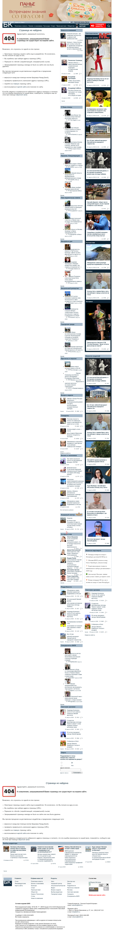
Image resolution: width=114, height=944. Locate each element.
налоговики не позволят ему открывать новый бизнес (74, 627)
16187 (77, 448)
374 (78, 476)
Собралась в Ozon (73, 741)
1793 (78, 507)
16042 (77, 438)
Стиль (33, 896)
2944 (102, 612)
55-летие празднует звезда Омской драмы (74, 733)
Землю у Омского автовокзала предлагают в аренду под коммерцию (73, 493)
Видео (53, 888)
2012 (104, 208)
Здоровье (89, 271)
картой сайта (22, 87)
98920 (108, 862)
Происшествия (61, 26)
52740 (27, 860)
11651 (77, 581)
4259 (104, 349)
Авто (52, 881)
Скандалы (65, 415)
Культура (47, 26)
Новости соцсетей (93, 356)
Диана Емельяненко (73, 550)
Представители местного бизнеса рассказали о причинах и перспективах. (19, 855)
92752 (54, 863)
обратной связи (21, 95)
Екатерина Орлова (73, 570)
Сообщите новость (100, 25)
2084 (78, 641)
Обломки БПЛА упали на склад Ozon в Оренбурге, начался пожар (96, 561)
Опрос (69, 883)
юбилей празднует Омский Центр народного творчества (74, 638)
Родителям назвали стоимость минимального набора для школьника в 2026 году (98, 568)
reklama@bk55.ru (77, 917)
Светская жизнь (92, 33)
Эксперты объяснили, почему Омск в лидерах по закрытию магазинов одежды (18, 849)
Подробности (66, 587)
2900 (78, 411)
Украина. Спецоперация (70, 156)
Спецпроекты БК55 (68, 645)
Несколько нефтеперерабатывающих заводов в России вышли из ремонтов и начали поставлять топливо (75, 483)
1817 (78, 608)
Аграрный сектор (68, 515)
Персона (89, 151)
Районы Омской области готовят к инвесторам (73, 847)
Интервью (89, 301)
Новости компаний (68, 30)
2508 (104, 297)
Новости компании (37, 898)
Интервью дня (66, 241)
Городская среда (67, 324)
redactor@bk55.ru (77, 905)
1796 (104, 267)
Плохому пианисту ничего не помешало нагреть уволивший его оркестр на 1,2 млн (74, 421)
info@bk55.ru (76, 912)
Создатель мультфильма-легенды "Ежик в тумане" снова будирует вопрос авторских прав (74, 724)
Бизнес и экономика (35, 26)
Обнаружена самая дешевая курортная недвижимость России (74, 502)
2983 (77, 568)
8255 (102, 632)
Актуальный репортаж (70, 288)
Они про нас (71, 881)
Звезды (88, 89)
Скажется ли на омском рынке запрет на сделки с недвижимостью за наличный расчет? (45, 849)
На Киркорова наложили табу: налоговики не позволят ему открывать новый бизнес (97, 110)
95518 (81, 40)
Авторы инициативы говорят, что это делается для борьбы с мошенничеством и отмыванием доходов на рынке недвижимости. (47, 857)
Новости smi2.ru (65, 453)
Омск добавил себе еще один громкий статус (73, 579)
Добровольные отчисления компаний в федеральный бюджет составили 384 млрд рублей (74, 471)
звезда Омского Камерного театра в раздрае (73, 745)
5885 (102, 621)
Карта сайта (19, 885)
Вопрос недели (67, 395)
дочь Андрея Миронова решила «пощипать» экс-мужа (74, 434)
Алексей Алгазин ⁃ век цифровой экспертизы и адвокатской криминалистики (74, 36)
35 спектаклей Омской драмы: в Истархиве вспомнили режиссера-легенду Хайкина (97, 172)
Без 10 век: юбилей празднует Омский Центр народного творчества (97, 142)
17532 (81, 50)
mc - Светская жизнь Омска (80, 22)
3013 (78, 618)
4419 (77, 574)
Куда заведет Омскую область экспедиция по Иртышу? (99, 848)
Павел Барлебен (72, 576)
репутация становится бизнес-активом (74, 572)
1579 (78, 498)
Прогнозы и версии (68, 358)
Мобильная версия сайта (97, 895)
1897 (104, 239)
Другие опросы (64, 772)
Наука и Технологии (37, 894)
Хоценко (69, 518)
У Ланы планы (66, 107)
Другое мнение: (65, 768)
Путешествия (90, 242)
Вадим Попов (71, 558)
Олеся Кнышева (72, 537)
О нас (16, 881)
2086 (104, 147)
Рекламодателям (20, 883)
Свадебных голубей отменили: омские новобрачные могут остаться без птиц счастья (97, 234)
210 (78, 464)
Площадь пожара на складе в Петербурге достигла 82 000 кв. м (96, 556)
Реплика (64, 56)
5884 (78, 738)
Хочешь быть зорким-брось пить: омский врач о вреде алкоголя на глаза (98, 293)
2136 (104, 115)
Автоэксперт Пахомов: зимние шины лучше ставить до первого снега (98, 575)
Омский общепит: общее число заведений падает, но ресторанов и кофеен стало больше (98, 203)
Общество (71, 26)
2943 (78, 729)
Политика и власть (21, 26)
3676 (77, 548)
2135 (78, 631)
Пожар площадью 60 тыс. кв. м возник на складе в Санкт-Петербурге (97, 581)
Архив (63, 101)
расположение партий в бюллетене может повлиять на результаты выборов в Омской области (74, 564)
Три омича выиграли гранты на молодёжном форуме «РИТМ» (74, 460)
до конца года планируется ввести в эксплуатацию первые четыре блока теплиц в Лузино (74, 524)
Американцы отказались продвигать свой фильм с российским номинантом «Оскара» (74, 444)
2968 (77, 556)
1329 (78, 488)
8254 (78, 749)
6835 (78, 426)
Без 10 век (70, 634)
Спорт (53, 26)
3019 (102, 600)
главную (16, 84)
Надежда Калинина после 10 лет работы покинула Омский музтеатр (73, 614)
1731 (78, 529)
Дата (87, 120)
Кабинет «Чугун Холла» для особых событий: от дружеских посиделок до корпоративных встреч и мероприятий (74, 46)
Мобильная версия (83, 25)
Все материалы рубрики (66, 510)
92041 (81, 867)
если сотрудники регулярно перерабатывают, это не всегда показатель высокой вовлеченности (74, 543)
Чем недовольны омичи (70, 198)
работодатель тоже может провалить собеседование (73, 553)
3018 (104, 85)
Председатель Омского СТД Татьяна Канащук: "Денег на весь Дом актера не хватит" (98, 344)
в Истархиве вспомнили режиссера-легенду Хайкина (74, 604)
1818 (104, 177)
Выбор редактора (10, 843)
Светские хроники (68, 707)
